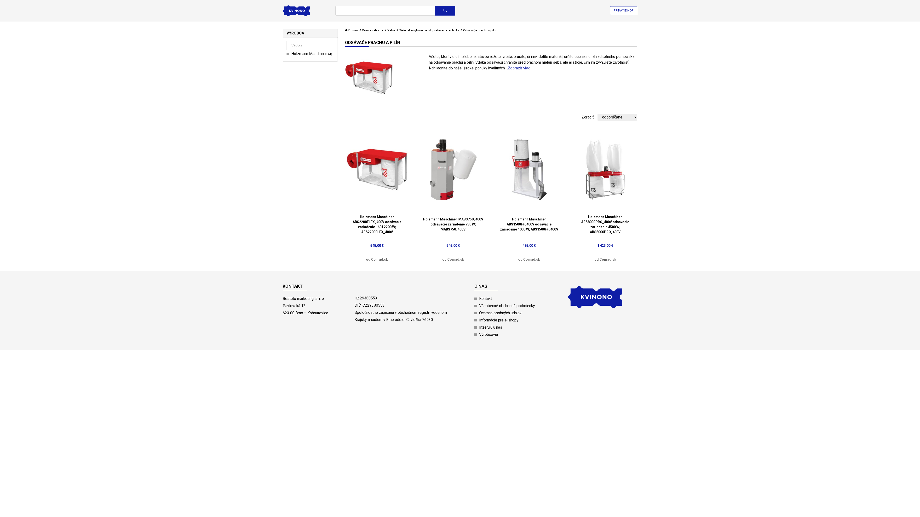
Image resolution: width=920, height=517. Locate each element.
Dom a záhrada (372, 30)
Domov (353, 30)
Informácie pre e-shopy (498, 320)
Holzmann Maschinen (311, 53)
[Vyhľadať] (445, 11)
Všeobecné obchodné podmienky (507, 305)
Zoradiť (588, 117)
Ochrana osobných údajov (500, 313)
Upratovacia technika (445, 30)
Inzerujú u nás (490, 327)
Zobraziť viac (519, 68)
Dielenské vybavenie (413, 30)
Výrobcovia (488, 334)
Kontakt (485, 298)
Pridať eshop (623, 10)
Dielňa (391, 30)
